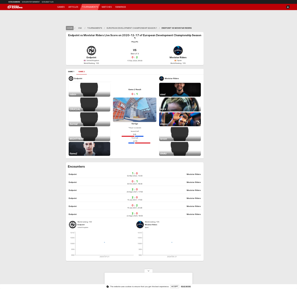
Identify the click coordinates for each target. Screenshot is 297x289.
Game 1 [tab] (71, 72)
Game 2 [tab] (81, 72)
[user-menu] (288, 7)
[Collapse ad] (148, 271)
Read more (186, 286)
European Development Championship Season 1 (167, 37)
